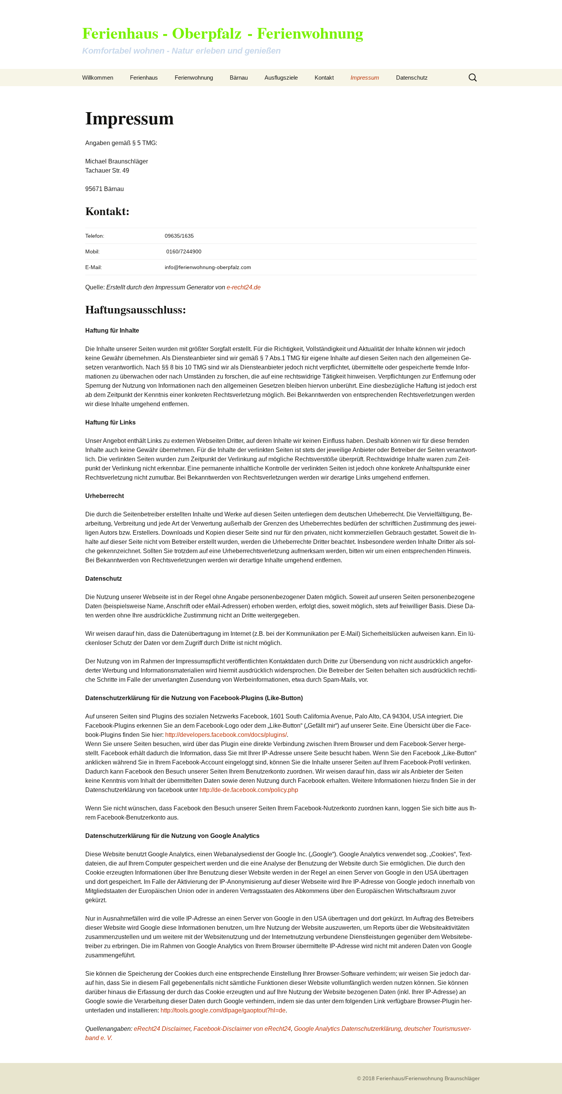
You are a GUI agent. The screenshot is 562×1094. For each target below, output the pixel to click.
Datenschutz (412, 77)
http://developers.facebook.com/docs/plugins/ (226, 735)
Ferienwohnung (194, 77)
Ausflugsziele (281, 77)
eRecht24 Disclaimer (162, 1028)
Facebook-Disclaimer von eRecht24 (242, 1028)
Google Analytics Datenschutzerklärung (347, 1028)
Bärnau (239, 77)
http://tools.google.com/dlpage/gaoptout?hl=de (223, 1010)
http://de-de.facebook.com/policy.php (249, 790)
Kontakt (324, 77)
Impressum (365, 77)
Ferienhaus (144, 77)
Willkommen (97, 77)
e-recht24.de (244, 287)
